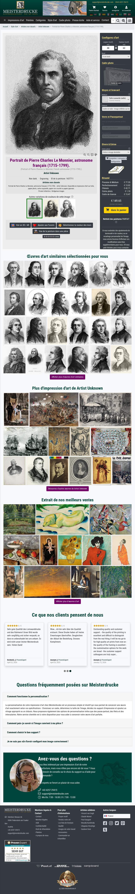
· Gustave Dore (85, 829)
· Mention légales (41, 820)
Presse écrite (78, 20)
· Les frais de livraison (65, 823)
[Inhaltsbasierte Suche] (123, 20)
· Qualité (61, 826)
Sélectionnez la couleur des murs (76, 225)
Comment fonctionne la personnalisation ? (28, 696)
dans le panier (117, 210)
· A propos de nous (41, 835)
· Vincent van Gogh (87, 813)
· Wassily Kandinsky (87, 823)
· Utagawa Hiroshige (87, 826)
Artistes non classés (28, 27)
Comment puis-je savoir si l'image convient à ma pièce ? (35, 723)
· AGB (37, 823)
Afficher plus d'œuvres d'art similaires (67, 377)
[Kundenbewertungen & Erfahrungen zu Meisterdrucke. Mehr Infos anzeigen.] (17, 851)
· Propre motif (63, 816)
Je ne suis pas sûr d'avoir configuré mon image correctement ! (37, 741)
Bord (103, 53)
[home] (5, 20)
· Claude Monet (85, 816)
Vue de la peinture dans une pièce (52, 231)
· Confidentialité (40, 826)
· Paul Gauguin (85, 820)
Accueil (5, 27)
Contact (105, 20)
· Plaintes (38, 832)
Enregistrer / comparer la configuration (117, 160)
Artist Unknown (43, 27)
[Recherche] (118, 20)
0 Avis (56, 237)
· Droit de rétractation (42, 829)
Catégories (41, 20)
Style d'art (52, 20)
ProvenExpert (21, 660)
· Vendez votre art (64, 820)
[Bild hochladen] (129, 20)
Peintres (30, 20)
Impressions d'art (16, 20)
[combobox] (116, 57)
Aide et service (93, 20)
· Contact (38, 816)
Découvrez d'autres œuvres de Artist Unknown (67, 488)
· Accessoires (62, 832)
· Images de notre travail (66, 829)
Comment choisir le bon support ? (23, 732)
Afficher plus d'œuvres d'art (67, 601)
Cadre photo (64, 20)
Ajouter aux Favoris (45, 225)
